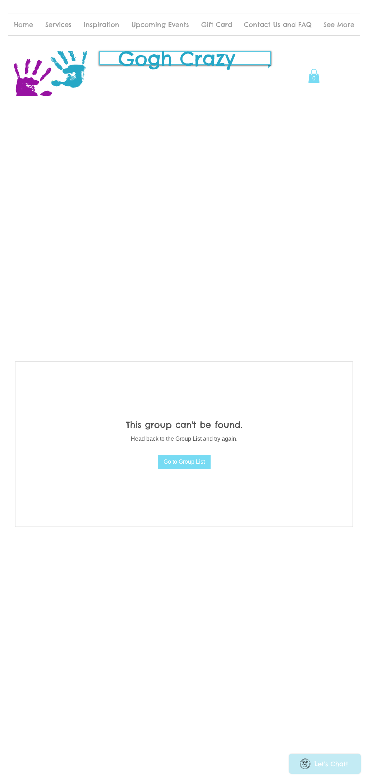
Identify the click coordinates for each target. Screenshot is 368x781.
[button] (314, 76)
